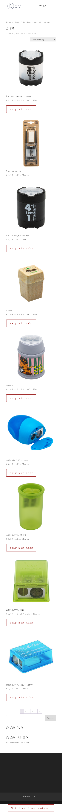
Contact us (29, 796)
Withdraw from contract (31, 808)
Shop (17, 22)
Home (8, 22)
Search (50, 718)
